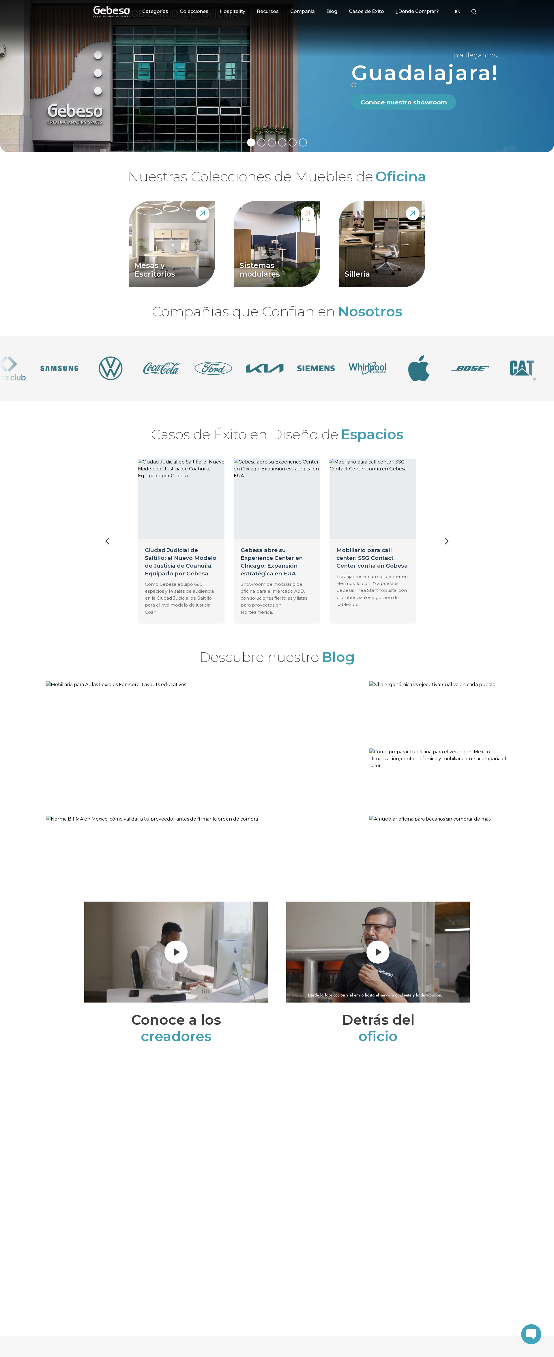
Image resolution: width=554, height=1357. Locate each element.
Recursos (268, 11)
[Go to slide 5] (293, 142)
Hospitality (232, 11)
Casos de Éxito (366, 11)
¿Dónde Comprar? (417, 11)
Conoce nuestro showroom (404, 102)
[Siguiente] (446, 541)
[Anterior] (107, 541)
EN (458, 11)
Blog (331, 11)
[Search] (474, 11)
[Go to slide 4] (282, 142)
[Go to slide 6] (303, 142)
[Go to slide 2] (261, 142)
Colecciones (194, 11)
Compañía (302, 11)
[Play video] (176, 952)
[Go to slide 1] (251, 142)
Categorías (155, 11)
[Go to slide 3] (272, 142)
